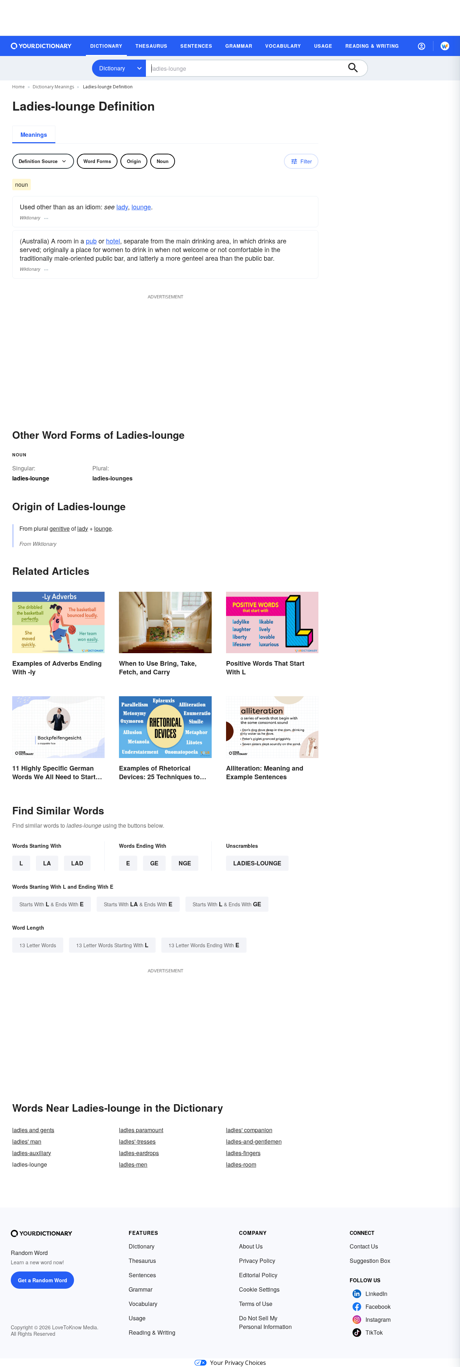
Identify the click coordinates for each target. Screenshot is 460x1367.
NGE (185, 863)
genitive (60, 528)
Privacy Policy (257, 1260)
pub (91, 240)
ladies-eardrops (139, 1153)
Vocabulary (143, 1303)
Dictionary (112, 68)
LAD (77, 863)
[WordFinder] (445, 46)
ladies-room (241, 1164)
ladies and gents (33, 1130)
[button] (421, 46)
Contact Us (364, 1246)
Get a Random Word (42, 1280)
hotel (113, 240)
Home (18, 87)
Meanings (33, 134)
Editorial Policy (258, 1275)
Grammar (140, 1289)
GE (154, 863)
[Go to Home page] (41, 46)
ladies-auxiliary (31, 1153)
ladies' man (26, 1141)
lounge (141, 206)
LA (47, 863)
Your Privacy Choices (238, 1363)
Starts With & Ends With (51, 904)
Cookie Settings (259, 1289)
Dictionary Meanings (53, 87)
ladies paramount (141, 1130)
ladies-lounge (257, 863)
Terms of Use (255, 1303)
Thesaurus (142, 1260)
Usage (137, 1318)
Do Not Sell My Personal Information (265, 1322)
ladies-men (133, 1164)
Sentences (142, 1275)
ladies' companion (249, 1130)
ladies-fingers (243, 1153)
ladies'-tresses (137, 1141)
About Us (251, 1246)
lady (122, 206)
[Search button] (356, 68)
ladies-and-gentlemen (254, 1141)
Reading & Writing (152, 1332)
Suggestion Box (370, 1260)
